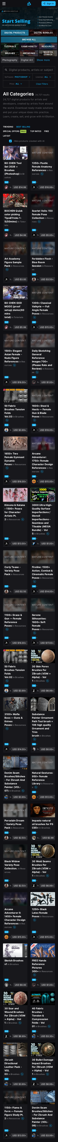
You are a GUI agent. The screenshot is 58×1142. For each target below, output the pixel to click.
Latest (6, 136)
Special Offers (14, 131)
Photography (9, 59)
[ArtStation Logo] (29, 4)
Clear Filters (42, 84)
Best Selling (23, 127)
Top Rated (35, 131)
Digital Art (27, 59)
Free (46, 131)
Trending (8, 127)
